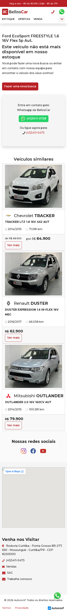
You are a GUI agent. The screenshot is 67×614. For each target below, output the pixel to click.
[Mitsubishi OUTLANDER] (33, 366)
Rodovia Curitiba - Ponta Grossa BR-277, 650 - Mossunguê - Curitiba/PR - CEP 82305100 (32, 550)
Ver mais (13, 245)
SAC (9, 572)
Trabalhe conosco (19, 579)
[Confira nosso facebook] (33, 449)
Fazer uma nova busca (20, 86)
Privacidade (22, 608)
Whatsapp (61, 11)
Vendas (10, 566)
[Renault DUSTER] (33, 274)
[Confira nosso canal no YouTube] (43, 449)
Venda (38, 19)
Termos (6, 608)
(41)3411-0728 (36, 118)
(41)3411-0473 (34, 132)
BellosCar (15, 12)
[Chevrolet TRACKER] (33, 186)
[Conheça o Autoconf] (56, 608)
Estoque (8, 19)
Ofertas (24, 19)
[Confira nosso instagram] (24, 449)
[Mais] (62, 19)
